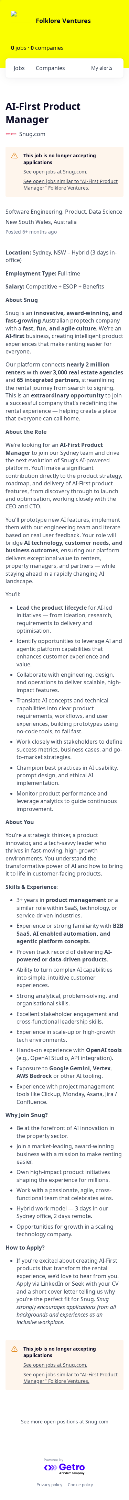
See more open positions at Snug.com (64, 1421)
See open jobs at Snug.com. (55, 171)
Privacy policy (49, 1485)
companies (50, 68)
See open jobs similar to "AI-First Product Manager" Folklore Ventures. (70, 184)
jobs (19, 68)
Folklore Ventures (63, 20)
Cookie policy (80, 1485)
